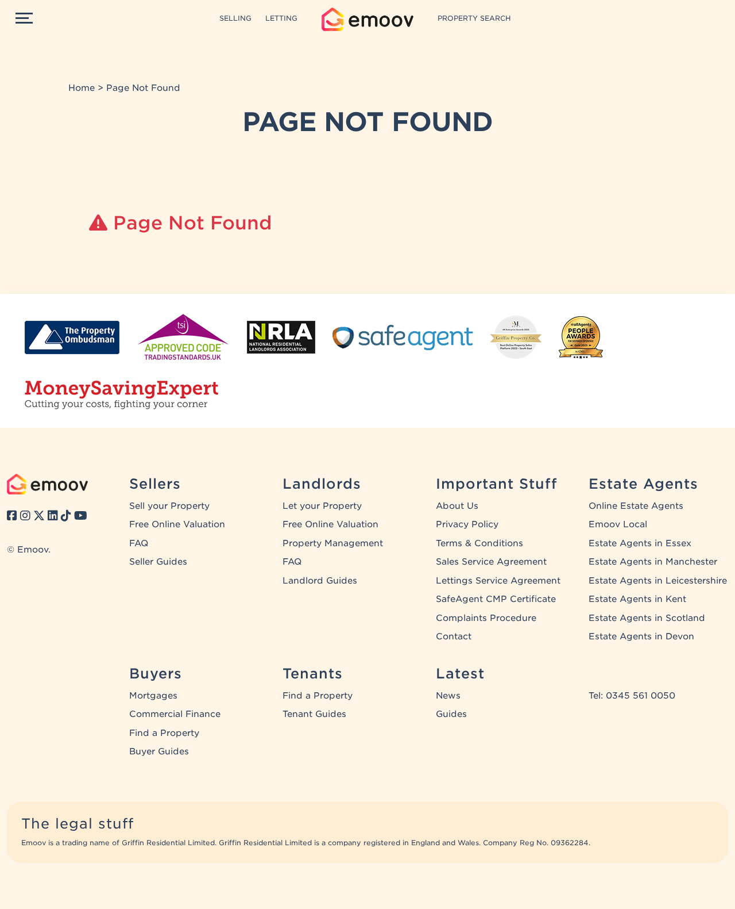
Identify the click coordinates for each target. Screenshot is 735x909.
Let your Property (322, 506)
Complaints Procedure (486, 618)
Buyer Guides (159, 751)
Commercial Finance (174, 714)
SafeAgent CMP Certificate (496, 599)
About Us (457, 506)
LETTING (281, 18)
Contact (453, 636)
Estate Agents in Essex (640, 543)
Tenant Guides (314, 714)
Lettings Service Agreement (498, 581)
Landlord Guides (320, 581)
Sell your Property (169, 506)
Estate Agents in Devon (641, 636)
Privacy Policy (467, 524)
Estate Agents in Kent (637, 599)
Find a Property (164, 733)
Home (81, 88)
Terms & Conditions (479, 543)
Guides (451, 714)
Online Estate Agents (636, 506)
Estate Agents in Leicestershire (658, 581)
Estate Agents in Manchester (653, 562)
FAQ (138, 543)
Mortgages (153, 696)
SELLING (235, 18)
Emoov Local (618, 524)
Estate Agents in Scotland (647, 618)
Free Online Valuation (177, 524)
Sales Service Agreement (491, 562)
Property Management (333, 543)
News (448, 696)
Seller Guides (158, 562)
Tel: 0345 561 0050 (632, 696)
